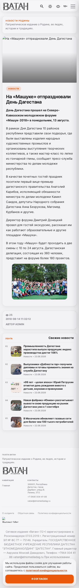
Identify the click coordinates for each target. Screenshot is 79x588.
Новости (13, 88)
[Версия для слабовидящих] (58, 6)
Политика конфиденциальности (54, 513)
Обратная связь (26, 513)
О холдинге (8, 513)
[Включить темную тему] (50, 6)
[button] (72, 6)
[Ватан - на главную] (18, 6)
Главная (6, 485)
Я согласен (39, 578)
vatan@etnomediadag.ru (39, 501)
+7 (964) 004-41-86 (37, 496)
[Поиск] (41, 6)
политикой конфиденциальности (46, 570)
